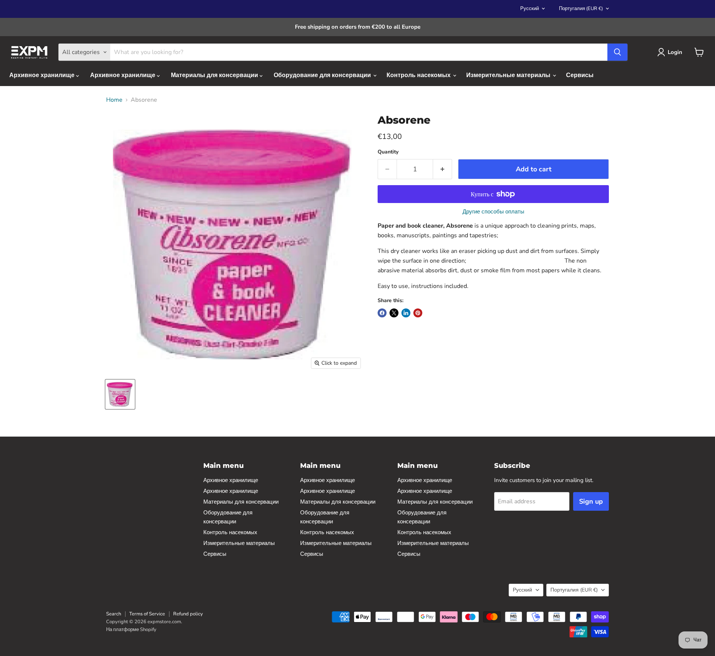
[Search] (617, 52)
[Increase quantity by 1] (442, 169)
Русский (529, 8)
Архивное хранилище (42, 75)
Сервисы (580, 75)
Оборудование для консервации (323, 75)
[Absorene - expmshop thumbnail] (120, 394)
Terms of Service (147, 614)
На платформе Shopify (131, 629)
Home (114, 99)
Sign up (591, 501)
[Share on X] (394, 312)
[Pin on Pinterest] (417, 312)
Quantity (388, 152)
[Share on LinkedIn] (405, 312)
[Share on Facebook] (382, 312)
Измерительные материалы (509, 75)
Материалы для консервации (215, 75)
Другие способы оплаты (493, 212)
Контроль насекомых (419, 75)
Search (113, 614)
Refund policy (188, 614)
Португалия (581, 8)
